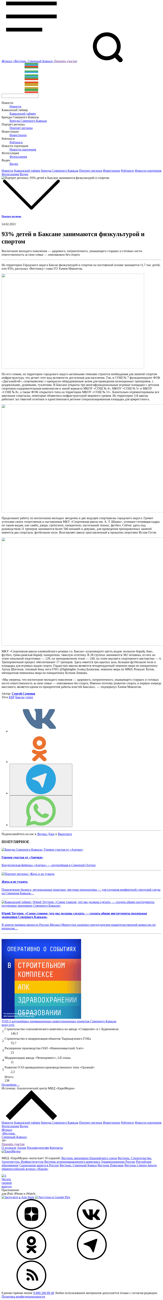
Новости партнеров (23, 149)
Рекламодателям (38, 1147)
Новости (15, 106)
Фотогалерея (18, 156)
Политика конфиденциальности (23, 1296)
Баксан (20, 697)
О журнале (9, 1147)
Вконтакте (65, 834)
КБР (12, 697)
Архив (21, 1147)
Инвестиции (18, 135)
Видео (14, 164)
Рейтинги (16, 142)
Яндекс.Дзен (45, 834)
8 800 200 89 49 (43, 1293)
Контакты (56, 1147)
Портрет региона (21, 128)
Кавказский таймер (23, 113)
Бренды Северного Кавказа (28, 120)
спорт (29, 697)
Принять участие (65, 61)
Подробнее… (11, 1084)
